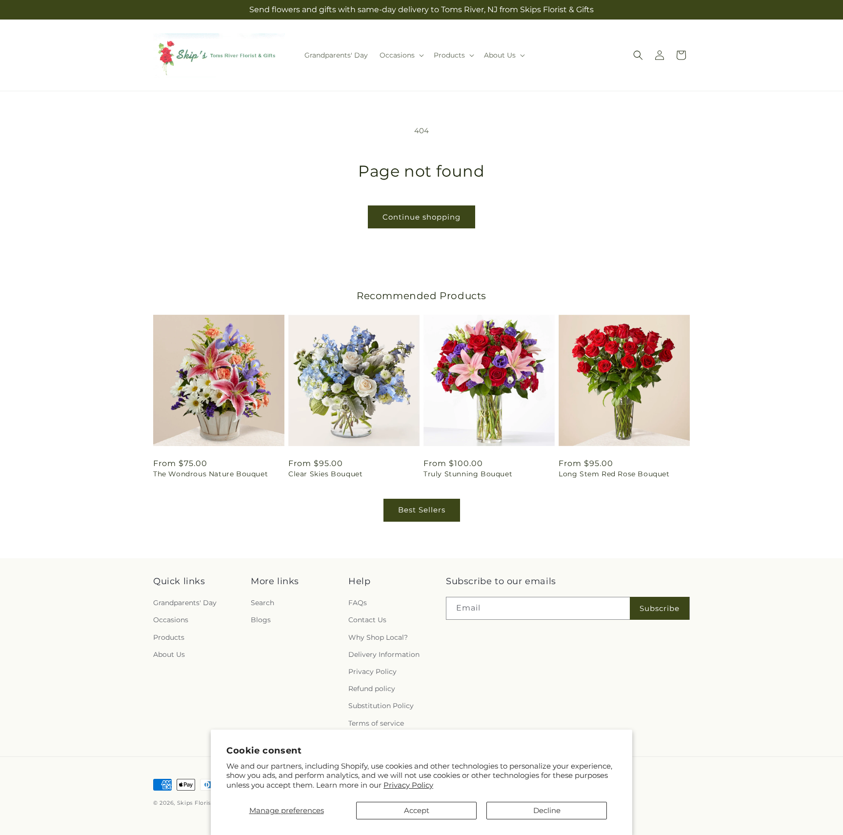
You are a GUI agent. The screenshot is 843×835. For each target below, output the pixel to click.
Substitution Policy (381, 705)
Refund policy (371, 688)
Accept (416, 810)
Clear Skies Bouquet (325, 473)
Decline (547, 810)
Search (262, 602)
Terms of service (376, 723)
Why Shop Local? (378, 637)
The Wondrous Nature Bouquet (210, 473)
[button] (401, 55)
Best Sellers (421, 509)
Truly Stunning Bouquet (467, 473)
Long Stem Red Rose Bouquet (614, 473)
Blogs (261, 619)
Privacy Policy (408, 785)
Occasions (170, 619)
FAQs (357, 602)
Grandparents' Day (185, 602)
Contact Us (367, 619)
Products (168, 637)
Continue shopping (421, 217)
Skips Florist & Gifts (206, 802)
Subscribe (660, 608)
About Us (169, 654)
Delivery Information (384, 654)
